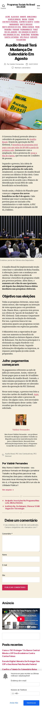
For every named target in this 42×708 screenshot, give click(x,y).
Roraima (35, 35)
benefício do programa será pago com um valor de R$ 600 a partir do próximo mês (20, 147)
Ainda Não (14, 703)
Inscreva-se (31, 703)
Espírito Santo (26, 22)
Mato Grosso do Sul (11, 27)
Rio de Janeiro (11, 32)
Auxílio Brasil (14, 19)
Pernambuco (26, 29)
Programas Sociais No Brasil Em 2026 (21, 5)
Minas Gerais (28, 27)
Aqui (36, 394)
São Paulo (24, 37)
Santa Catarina (12, 37)
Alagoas (15, 17)
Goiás (37, 22)
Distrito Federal (10, 22)
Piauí (35, 29)
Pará (37, 27)
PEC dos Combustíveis (24, 454)
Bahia (24, 19)
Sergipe (33, 37)
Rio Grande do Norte (28, 32)
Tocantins (21, 40)
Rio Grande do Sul (11, 35)
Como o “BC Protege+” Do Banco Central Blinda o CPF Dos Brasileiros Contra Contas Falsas (21, 653)
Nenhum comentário (22, 68)
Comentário (7, 534)
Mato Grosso (26, 24)
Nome (4, 555)
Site (3, 575)
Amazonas (32, 17)
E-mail (4, 565)
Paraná (16, 29)
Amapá (23, 17)
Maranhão (14, 24)
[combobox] (15, 693)
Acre (7, 17)
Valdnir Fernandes (17, 64)
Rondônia (25, 35)
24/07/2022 (33, 64)
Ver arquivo (8, 490)
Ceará (31, 19)
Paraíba (8, 29)
